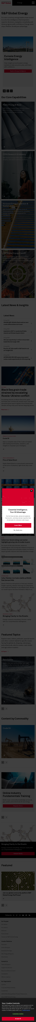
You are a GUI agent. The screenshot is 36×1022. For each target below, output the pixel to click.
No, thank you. (18, 530)
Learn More (18, 525)
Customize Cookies (18, 1014)
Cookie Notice (26, 1010)
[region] (18, 1010)
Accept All (18, 1018)
